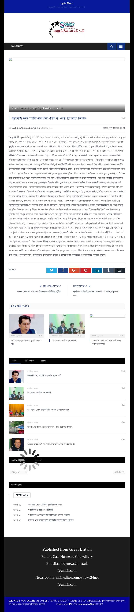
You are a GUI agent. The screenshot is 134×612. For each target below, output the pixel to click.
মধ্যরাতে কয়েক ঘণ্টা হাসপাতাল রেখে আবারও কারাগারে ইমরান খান (51, 444)
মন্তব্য (43, 360)
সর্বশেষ (14, 360)
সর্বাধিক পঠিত (29, 360)
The (85, 604)
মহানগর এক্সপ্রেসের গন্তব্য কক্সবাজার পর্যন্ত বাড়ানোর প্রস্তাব (49, 426)
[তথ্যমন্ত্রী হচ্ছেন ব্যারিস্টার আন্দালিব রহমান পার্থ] (26, 325)
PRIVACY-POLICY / (59, 600)
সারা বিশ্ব (122, 128)
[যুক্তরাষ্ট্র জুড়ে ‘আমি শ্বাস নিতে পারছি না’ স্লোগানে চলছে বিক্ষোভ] (67, 85)
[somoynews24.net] (67, 28)
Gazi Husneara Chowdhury (26, 128)
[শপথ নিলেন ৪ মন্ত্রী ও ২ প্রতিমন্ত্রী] (67, 325)
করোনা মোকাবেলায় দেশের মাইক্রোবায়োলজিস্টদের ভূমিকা (39, 291)
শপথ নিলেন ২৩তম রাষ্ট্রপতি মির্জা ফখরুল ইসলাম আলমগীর (48, 409)
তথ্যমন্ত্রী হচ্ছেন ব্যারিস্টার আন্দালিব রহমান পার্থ (43, 375)
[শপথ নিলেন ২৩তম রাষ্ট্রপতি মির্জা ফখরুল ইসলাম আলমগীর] (107, 325)
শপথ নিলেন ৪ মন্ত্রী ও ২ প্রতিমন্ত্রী (66, 7)
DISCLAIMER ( (95, 600)
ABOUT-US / (43, 600)
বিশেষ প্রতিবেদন (114, 128)
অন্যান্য (105, 128)
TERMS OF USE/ (78, 600)
